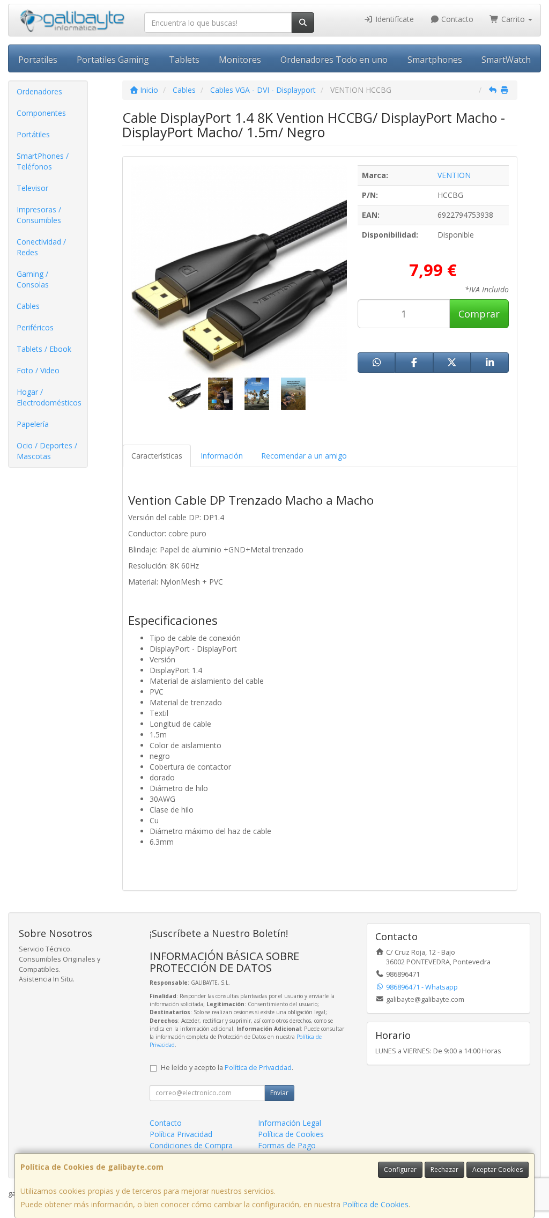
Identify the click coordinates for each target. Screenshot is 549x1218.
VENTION (454, 175)
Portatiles (37, 59)
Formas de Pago (287, 1145)
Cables (28, 306)
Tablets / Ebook (44, 349)
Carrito (513, 19)
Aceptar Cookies (497, 1169)
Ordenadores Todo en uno (334, 59)
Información (222, 456)
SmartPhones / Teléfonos (43, 161)
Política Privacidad (181, 1134)
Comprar (479, 313)
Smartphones (434, 59)
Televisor (32, 188)
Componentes (41, 113)
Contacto (456, 19)
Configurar (400, 1169)
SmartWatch (506, 59)
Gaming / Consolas (33, 279)
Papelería (33, 424)
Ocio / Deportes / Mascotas (47, 450)
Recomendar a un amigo (304, 456)
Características (156, 456)
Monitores (240, 59)
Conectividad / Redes (41, 247)
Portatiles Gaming (113, 59)
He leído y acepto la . (227, 1067)
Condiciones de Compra (191, 1145)
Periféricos (35, 327)
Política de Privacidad (258, 1067)
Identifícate (393, 19)
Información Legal (289, 1123)
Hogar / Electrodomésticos (49, 397)
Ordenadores (39, 91)
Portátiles (33, 134)
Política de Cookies (376, 1204)
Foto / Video (38, 370)
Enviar (279, 1092)
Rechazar (444, 1169)
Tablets (184, 59)
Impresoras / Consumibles (39, 214)
